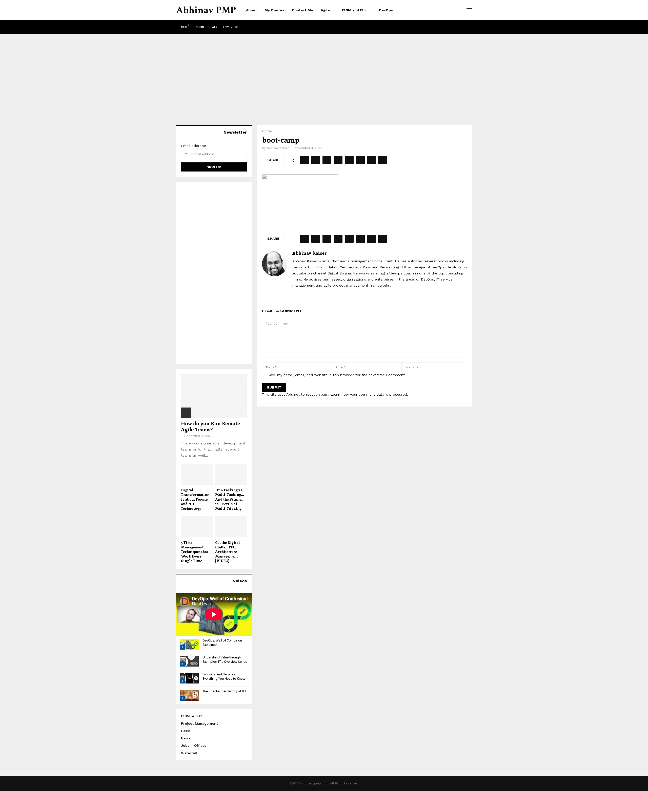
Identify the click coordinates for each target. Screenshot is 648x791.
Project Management (199, 723)
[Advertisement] (324, 74)
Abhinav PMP (206, 10)
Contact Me (302, 10)
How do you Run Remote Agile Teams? (210, 426)
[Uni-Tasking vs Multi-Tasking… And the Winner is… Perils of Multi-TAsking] (231, 474)
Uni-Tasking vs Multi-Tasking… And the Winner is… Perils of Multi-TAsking (229, 498)
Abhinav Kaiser (278, 148)
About (251, 10)
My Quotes (274, 10)
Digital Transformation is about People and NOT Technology (195, 498)
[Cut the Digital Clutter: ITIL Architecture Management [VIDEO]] (231, 526)
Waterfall (189, 753)
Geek (185, 731)
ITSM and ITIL (354, 10)
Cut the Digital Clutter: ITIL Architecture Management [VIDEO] (227, 551)
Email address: (193, 146)
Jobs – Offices (193, 745)
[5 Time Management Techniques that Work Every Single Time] (197, 526)
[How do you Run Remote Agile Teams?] (214, 396)
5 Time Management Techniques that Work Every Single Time (194, 551)
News (185, 738)
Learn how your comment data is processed (369, 394)
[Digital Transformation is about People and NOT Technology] (197, 474)
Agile (325, 10)
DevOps (386, 10)
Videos (240, 581)
